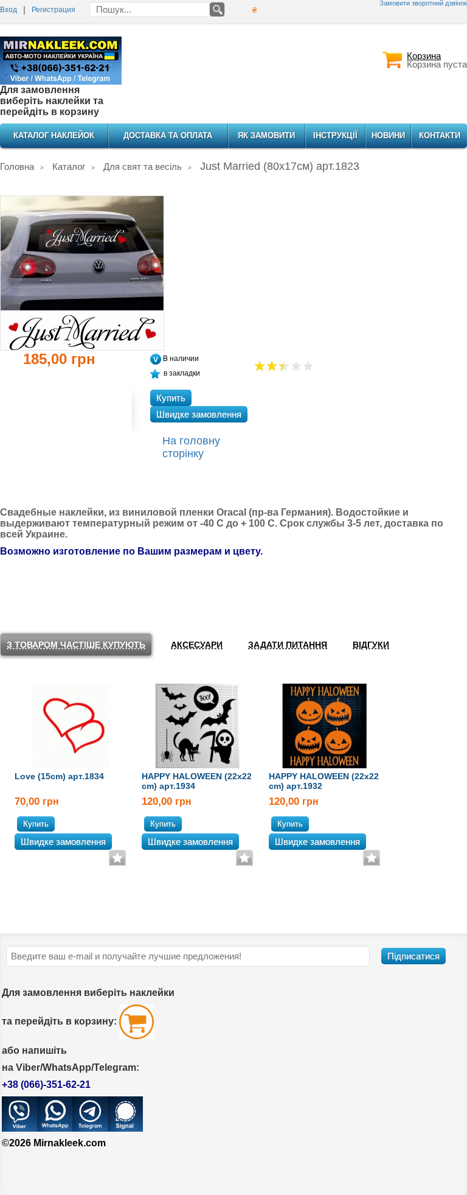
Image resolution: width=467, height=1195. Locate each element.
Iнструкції (335, 135)
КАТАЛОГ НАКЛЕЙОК (53, 135)
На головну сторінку (191, 447)
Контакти (439, 135)
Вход (8, 9)
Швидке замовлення (198, 414)
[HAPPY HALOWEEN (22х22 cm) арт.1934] (198, 725)
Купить (170, 398)
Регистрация (53, 9)
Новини (388, 135)
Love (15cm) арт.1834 (59, 776)
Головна (17, 166)
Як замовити (266, 135)
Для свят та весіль (142, 166)
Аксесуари (197, 645)
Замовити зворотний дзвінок (423, 3)
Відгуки (371, 645)
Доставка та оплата (167, 135)
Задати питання (287, 645)
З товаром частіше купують (76, 645)
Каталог (68, 166)
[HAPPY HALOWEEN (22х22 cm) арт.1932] (325, 725)
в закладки (182, 373)
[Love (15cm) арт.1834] (71, 725)
